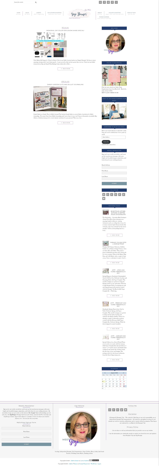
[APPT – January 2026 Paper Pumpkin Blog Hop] (106, 336)
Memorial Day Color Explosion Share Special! (65, 30)
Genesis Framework (84, 463)
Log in (99, 463)
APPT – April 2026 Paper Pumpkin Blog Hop (118, 272)
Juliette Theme (73, 463)
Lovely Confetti (85, 460)
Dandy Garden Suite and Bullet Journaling (65, 84)
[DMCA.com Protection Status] (94, 460)
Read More (66, 68)
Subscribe (106, 141)
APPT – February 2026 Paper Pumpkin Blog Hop (118, 305)
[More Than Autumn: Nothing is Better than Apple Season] (106, 212)
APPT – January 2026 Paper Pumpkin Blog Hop (118, 338)
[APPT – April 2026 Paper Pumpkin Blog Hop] (106, 270)
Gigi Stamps (79, 13)
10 (103, 381)
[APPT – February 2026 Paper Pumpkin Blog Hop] (106, 303)
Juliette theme (75, 460)
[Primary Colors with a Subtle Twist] (106, 243)
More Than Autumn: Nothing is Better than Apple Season (118, 213)
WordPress (94, 463)
